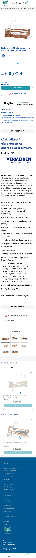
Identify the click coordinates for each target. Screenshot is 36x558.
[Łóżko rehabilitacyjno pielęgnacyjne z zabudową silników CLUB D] (5, 351)
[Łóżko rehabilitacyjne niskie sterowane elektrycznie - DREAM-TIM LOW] (15, 346)
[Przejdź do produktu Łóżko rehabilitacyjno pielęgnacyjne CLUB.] (18, 429)
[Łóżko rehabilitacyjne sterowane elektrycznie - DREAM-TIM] (5, 346)
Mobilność (31, 8)
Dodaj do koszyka (16, 88)
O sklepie (7, 519)
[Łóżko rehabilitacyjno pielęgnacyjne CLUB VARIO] (24, 337)
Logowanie (7, 500)
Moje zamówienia (9, 503)
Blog (5, 524)
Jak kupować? (8, 492)
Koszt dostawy (8, 476)
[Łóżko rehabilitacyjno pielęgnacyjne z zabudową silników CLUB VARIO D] (15, 351)
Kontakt (6, 521)
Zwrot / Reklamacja (10, 471)
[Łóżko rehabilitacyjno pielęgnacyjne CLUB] (15, 337)
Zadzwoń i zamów (19, 94)
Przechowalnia (8, 505)
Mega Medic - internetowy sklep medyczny (13, 8)
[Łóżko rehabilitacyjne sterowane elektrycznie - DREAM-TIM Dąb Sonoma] (24, 346)
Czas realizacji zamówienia (12, 468)
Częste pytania (8, 484)
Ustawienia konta (9, 508)
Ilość (2, 77)
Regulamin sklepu (9, 489)
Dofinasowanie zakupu (11, 516)
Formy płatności (9, 473)
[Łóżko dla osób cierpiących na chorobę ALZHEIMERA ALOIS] (5, 337)
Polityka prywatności (10, 487)
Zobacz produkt (18, 405)
